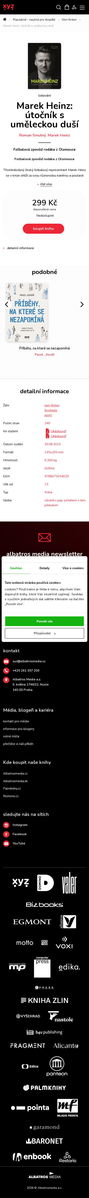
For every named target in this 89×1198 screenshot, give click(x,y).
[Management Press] (17, 967)
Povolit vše (45, 621)
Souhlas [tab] (16, 568)
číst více (46, 184)
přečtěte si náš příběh (18, 744)
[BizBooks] (44, 904)
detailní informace (20, 248)
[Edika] (69, 967)
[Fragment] (27, 1045)
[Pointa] (30, 1108)
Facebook (20, 834)
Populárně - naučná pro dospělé (34, 20)
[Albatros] (67, 921)
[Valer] (69, 883)
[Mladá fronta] (67, 1108)
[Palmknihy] (44, 1087)
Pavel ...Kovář (44, 355)
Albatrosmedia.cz (15, 773)
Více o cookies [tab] (73, 568)
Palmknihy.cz (12, 788)
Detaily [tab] (45, 568)
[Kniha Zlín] (44, 1000)
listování (44, 96)
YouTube (19, 843)
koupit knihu (43, 228)
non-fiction (51, 405)
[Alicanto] (66, 1045)
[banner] (14, 7)
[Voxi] (64, 942)
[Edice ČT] (30, 1066)
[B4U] (45, 1032)
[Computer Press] (42, 967)
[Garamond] (45, 1127)
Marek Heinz (59, 135)
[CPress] (44, 988)
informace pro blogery (18, 729)
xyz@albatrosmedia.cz (29, 661)
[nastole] (60, 1016)
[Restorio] (67, 1157)
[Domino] (45, 883)
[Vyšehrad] (28, 1016)
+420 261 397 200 (26, 670)
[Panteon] (56, 1066)
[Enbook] (32, 1157)
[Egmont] (32, 921)
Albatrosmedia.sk (15, 781)
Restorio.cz (11, 796)
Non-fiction (69, 20)
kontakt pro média (16, 721)
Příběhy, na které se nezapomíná (44, 348)
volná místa (11, 736)
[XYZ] (20, 883)
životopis (50, 410)
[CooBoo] (44, 942)
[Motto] (24, 942)
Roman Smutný (32, 135)
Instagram (20, 825)
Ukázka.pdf (58, 431)
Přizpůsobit (42, 633)
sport (48, 415)
